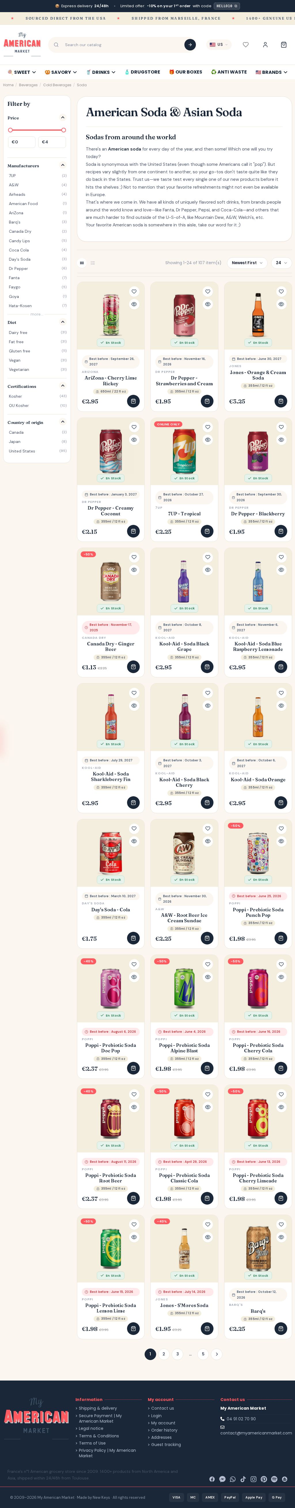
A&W (159, 909)
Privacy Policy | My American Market (107, 1453)
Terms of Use (92, 1443)
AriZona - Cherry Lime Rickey (111, 380)
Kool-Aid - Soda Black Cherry (184, 782)
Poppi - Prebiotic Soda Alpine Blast (184, 1048)
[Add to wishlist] (134, 291)
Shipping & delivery (98, 1408)
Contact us (162, 1408)
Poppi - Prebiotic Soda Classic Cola (184, 1178)
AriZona (90, 371)
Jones (235, 366)
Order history (164, 1430)
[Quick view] (134, 304)
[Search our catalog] (190, 44)
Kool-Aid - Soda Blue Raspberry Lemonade (258, 646)
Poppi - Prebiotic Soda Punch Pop (258, 912)
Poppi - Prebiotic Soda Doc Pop (110, 1048)
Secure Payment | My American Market (100, 1418)
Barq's (258, 1311)
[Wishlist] (245, 44)
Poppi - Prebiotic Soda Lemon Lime (110, 1308)
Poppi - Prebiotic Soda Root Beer (110, 1178)
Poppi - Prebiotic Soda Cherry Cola (258, 1048)
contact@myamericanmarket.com (256, 1433)
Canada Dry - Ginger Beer (111, 646)
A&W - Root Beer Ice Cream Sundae (184, 917)
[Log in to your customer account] (265, 44)
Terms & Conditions (99, 1436)
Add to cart (133, 401)
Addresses (161, 1437)
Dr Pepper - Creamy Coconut (111, 510)
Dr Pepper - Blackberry (258, 514)
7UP (158, 507)
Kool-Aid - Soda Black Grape (184, 646)
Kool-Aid (165, 637)
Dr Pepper (165, 371)
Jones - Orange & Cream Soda (258, 375)
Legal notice (91, 1428)
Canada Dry (94, 637)
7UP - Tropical (184, 514)
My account (163, 1423)
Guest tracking (166, 1444)
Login (156, 1416)
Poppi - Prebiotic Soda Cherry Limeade (258, 1178)
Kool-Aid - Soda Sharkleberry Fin (111, 776)
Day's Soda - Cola (110, 909)
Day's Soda (93, 903)
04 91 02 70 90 (241, 1419)
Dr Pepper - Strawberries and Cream (184, 380)
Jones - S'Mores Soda (184, 1305)
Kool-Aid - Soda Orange (258, 779)
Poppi (235, 903)
